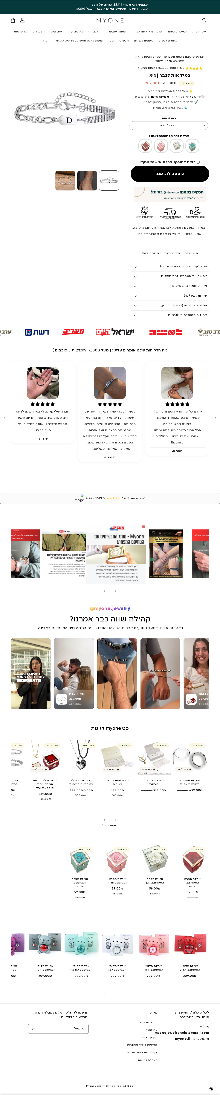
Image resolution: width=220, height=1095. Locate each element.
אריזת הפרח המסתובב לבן (155, 881)
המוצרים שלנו (148, 1022)
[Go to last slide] (216, 418)
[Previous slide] (115, 820)
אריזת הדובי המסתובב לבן (117, 968)
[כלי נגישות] (211, 1088)
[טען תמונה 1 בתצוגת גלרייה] (109, 180)
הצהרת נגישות (147, 1060)
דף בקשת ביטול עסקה (142, 1052)
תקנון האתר (149, 1037)
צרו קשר (151, 1030)
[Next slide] (4, 418)
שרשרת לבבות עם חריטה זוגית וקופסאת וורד (45, 784)
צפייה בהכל (110, 825)
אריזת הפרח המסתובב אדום (192, 883)
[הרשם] (33, 1029)
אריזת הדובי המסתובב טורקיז (81, 968)
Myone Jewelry (95, 1086)
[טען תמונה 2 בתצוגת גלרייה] (87, 180)
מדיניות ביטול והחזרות (142, 1045)
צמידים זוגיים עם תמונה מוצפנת (190, 782)
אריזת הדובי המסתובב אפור (45, 968)
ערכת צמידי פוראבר (154, 782)
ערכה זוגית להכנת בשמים (117, 782)
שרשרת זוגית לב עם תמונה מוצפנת (81, 782)
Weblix (120, 1086)
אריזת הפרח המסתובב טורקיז (80, 883)
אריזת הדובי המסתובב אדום (190, 968)
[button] (204, 20)
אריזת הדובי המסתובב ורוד (153, 968)
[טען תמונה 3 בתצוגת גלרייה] (65, 180)
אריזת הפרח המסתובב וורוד (117, 881)
